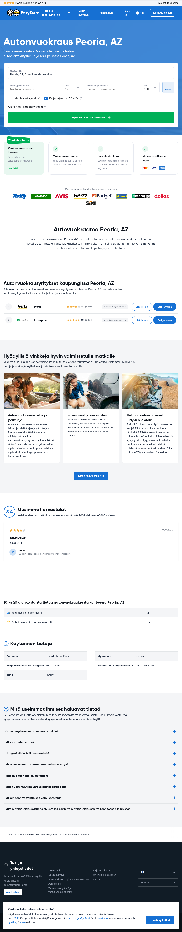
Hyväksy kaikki (160, 920)
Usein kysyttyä (83, 13)
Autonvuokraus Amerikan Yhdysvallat (37, 834)
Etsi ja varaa (165, 307)
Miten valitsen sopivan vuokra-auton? (68, 879)
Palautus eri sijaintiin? (26, 98)
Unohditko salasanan (104, 874)
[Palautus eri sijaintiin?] (9, 98)
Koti (11, 834)
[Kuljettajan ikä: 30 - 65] (46, 98)
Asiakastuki (106, 13)
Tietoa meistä (55, 870)
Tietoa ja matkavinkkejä (51, 13)
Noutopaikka (16, 71)
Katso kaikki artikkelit (91, 476)
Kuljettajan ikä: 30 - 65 (63, 98)
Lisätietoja (142, 307)
